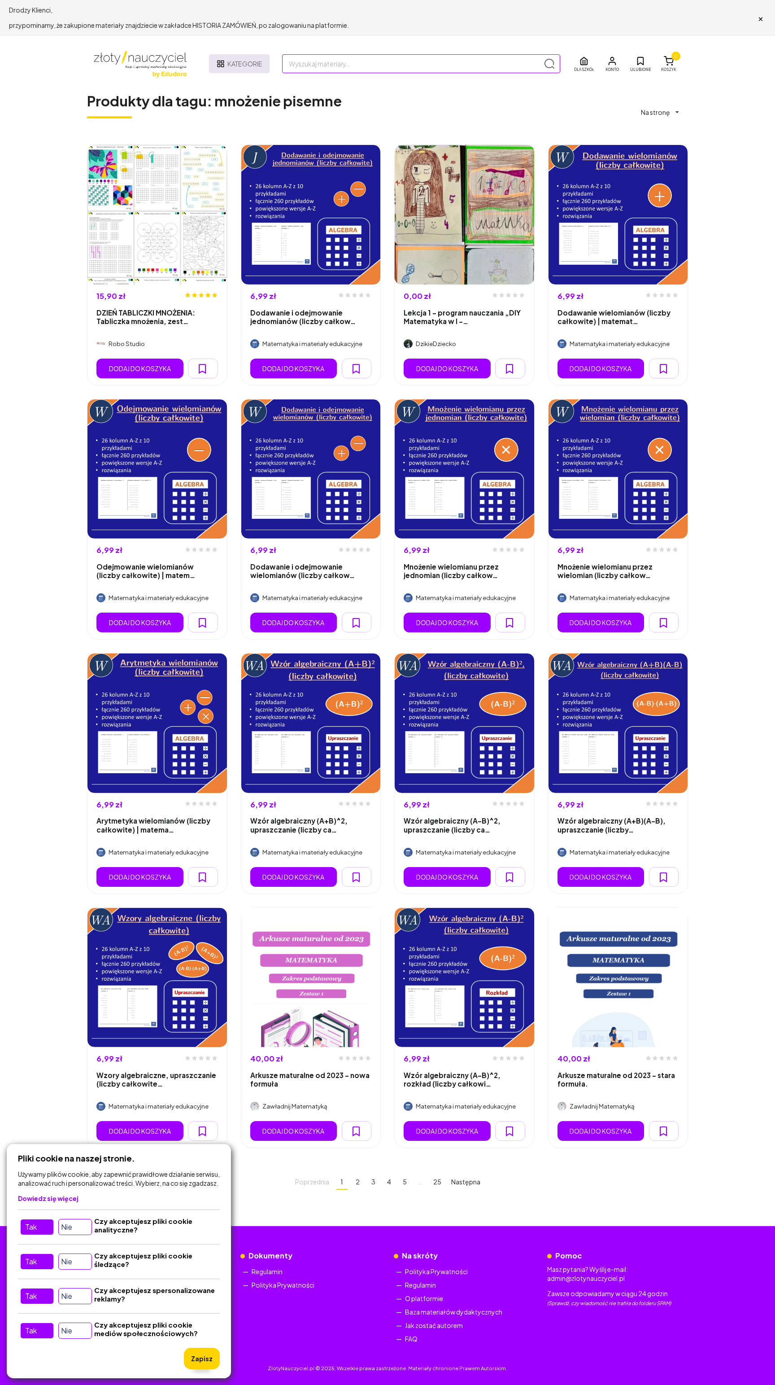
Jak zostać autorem (434, 1325)
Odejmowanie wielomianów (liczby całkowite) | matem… (145, 570)
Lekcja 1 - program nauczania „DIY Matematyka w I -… (462, 316)
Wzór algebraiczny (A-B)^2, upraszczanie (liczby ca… (452, 824)
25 (437, 1182)
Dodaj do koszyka (140, 368)
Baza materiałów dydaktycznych (453, 1312)
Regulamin (267, 1271)
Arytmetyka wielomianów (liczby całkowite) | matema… (153, 824)
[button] (612, 63)
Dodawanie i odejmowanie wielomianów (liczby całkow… (302, 570)
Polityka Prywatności (283, 1285)
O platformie (424, 1298)
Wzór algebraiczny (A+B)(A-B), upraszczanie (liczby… (611, 824)
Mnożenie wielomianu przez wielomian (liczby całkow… (605, 570)
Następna (465, 1182)
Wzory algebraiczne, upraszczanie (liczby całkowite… (156, 1079)
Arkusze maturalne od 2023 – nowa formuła (310, 1079)
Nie (66, 1227)
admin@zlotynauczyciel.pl (586, 1278)
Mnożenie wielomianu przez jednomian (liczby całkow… (451, 570)
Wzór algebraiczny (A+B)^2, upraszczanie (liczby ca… (299, 824)
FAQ (411, 1339)
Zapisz (202, 1358)
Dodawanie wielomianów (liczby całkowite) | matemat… (614, 316)
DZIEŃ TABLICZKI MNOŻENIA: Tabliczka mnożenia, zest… (145, 316)
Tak (31, 1227)
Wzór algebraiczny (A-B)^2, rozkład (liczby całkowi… (452, 1079)
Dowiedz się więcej (48, 1198)
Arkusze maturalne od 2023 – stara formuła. (616, 1079)
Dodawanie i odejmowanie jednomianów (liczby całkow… (303, 316)
